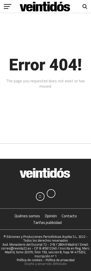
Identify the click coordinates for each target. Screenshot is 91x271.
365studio (60, 263)
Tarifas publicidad (47, 222)
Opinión (51, 216)
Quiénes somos (27, 216)
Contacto (69, 216)
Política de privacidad (60, 259)
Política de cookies (29, 259)
